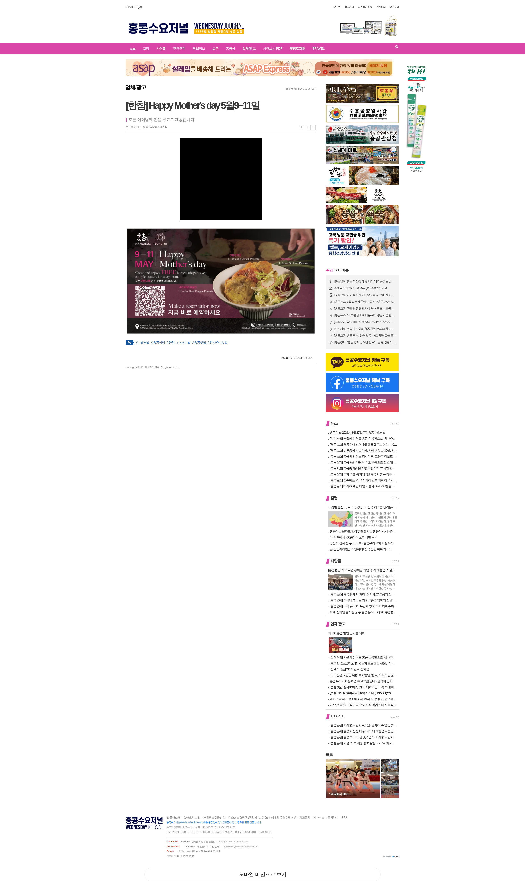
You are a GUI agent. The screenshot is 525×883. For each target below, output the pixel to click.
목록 (301, 127)
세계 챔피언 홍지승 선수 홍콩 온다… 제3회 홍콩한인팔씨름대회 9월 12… (363, 612)
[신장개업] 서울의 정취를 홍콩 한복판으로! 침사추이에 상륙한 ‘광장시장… (365, 329)
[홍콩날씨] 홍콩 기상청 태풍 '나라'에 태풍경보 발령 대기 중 (365, 281)
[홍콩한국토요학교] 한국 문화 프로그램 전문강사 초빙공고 (363, 663)
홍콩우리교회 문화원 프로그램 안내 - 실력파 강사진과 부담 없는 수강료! (363, 681)
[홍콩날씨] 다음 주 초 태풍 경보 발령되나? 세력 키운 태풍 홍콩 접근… (363, 743)
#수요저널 (142, 342)
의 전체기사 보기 (297, 357)
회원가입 (349, 7)
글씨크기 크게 (308, 127)
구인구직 (179, 48)
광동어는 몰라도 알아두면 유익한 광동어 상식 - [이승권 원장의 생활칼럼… (363, 531)
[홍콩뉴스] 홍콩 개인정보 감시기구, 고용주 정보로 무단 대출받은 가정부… (363, 456)
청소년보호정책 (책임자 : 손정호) (248, 817)
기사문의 (381, 7)
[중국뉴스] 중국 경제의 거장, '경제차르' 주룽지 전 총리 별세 (363, 594)
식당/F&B (310, 88)
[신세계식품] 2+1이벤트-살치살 (349, 669)
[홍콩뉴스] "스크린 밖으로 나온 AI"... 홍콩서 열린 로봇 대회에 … (365, 315)
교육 (215, 48)
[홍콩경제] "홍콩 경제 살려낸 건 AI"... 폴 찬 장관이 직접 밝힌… (365, 342)
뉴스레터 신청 (365, 7)
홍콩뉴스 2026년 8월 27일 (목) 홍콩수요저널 (357, 432)
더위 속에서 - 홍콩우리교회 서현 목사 (353, 537)
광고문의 (394, 7)
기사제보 (318, 817)
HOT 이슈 (337, 270)
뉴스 (132, 48)
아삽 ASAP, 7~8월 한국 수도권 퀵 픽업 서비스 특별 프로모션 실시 (363, 705)
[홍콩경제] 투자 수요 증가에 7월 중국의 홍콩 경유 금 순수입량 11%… (363, 474)
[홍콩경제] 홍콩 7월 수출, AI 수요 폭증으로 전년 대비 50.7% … (363, 462)
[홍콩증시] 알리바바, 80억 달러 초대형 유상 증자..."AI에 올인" (365, 322)
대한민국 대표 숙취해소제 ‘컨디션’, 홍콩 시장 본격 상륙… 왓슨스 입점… (363, 699)
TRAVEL (319, 48)
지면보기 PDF (272, 48)
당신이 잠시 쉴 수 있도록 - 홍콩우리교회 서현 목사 (362, 543)
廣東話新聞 (297, 48)
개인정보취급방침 (214, 817)
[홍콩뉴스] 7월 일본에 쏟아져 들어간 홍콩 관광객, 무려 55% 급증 (365, 302)
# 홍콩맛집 (199, 342)
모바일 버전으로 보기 (262, 874)
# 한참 (171, 342)
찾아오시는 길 (192, 817)
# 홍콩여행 (158, 342)
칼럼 (146, 48)
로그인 (336, 7)
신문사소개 (173, 817)
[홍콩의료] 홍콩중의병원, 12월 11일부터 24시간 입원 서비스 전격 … (363, 468)
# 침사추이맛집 (217, 342)
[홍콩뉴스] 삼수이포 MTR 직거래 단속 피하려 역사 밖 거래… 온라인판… (363, 480)
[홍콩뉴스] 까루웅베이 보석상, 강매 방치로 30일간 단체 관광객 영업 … (363, 450)
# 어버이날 (183, 342)
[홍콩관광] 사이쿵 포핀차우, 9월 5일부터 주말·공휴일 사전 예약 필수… (363, 725)
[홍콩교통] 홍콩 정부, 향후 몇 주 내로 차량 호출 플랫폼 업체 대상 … (365, 335)
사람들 (161, 48)
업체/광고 (249, 48)
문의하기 (333, 817)
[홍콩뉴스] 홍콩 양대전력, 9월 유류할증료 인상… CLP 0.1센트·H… (363, 444)
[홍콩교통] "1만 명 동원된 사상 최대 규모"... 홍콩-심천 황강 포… (365, 308)
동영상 (230, 48)
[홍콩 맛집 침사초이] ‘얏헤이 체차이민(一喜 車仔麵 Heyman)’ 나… (363, 687)
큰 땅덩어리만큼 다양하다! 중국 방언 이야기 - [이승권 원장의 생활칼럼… (363, 549)
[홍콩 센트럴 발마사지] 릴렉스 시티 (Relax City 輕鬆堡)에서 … (363, 693)
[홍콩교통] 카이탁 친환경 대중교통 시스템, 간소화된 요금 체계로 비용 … (365, 295)
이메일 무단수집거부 (283, 817)
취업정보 (199, 48)
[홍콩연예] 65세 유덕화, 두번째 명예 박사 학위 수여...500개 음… (363, 606)
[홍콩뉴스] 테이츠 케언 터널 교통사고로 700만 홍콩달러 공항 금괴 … (363, 486)
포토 (329, 754)
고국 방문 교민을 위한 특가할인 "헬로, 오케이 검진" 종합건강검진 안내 (363, 675)
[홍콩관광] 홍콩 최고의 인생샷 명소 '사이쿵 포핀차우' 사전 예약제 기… (363, 737)
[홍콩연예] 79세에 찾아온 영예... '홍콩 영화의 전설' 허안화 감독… (363, 600)
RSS (344, 817)
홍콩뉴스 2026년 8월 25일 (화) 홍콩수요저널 (360, 288)
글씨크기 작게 (313, 127)
